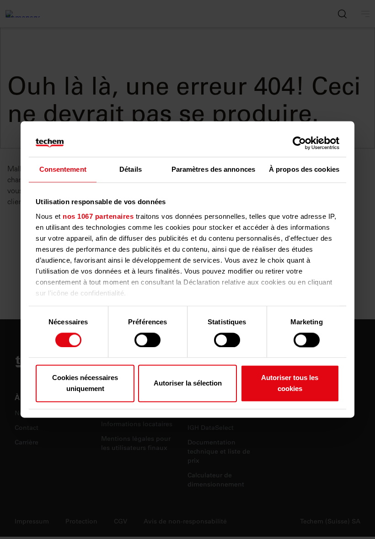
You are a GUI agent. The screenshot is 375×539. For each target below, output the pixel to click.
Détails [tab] (130, 169)
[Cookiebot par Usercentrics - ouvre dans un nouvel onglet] (299, 143)
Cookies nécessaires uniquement (85, 383)
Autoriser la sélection (188, 383)
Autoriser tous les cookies (289, 383)
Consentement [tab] (62, 169)
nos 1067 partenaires (98, 216)
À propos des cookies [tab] (304, 169)
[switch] (147, 340)
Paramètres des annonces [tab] (213, 169)
